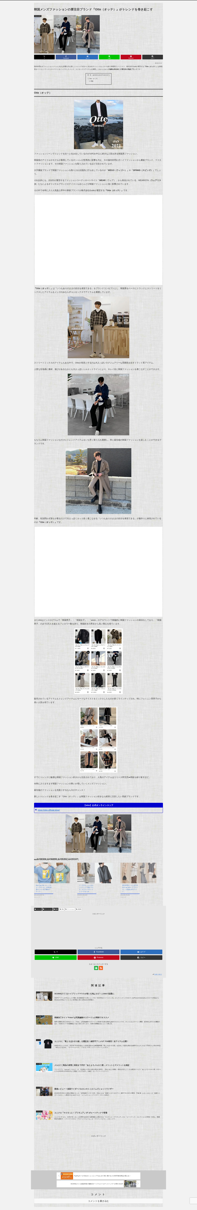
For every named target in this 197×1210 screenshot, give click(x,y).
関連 (92, 81)
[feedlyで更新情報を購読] (96, 968)
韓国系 (79, 909)
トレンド (38, 909)
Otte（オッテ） (93, 78)
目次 (89, 75)
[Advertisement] (98, 929)
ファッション (48, 909)
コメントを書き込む (98, 1201)
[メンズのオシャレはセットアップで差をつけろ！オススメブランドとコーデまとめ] (97, 873)
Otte (62, 909)
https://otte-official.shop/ (49, 810)
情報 (56, 909)
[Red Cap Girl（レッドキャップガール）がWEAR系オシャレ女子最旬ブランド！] (54, 873)
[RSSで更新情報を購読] (101, 968)
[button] (152, 57)
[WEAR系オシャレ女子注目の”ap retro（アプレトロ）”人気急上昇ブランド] (141, 873)
